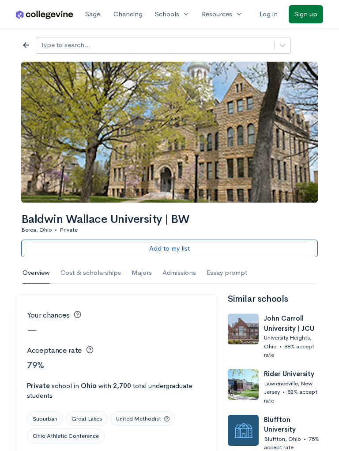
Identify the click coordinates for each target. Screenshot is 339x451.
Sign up (305, 14)
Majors (142, 272)
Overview (36, 272)
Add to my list (169, 248)
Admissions (179, 272)
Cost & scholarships (90, 272)
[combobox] (41, 45)
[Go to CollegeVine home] (44, 14)
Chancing (128, 14)
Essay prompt (227, 272)
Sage (92, 14)
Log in (269, 14)
